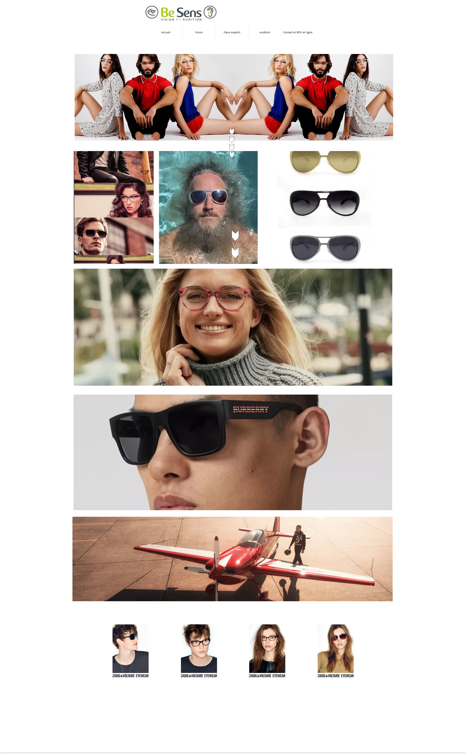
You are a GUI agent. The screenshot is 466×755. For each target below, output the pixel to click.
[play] (385, 137)
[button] (234, 97)
